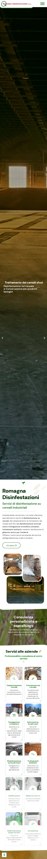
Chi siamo (10, 545)
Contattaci (11, 297)
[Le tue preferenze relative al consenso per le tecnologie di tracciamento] (4, 855)
